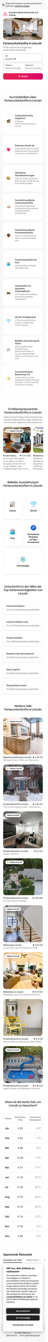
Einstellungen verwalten (23, 1325)
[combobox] (23, 59)
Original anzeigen (22, 6)
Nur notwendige (23, 1318)
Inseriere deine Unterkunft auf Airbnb (23, 14)
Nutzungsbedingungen (30, 1335)
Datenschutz (11, 1335)
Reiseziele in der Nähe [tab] (12, 1260)
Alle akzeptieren (23, 1311)
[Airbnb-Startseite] (5, 14)
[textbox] (13, 68)
